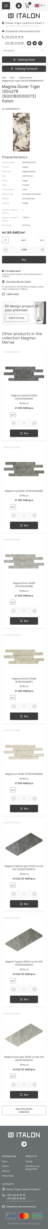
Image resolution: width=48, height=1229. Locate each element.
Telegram (35, 43)
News (4, 1161)
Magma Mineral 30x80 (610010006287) (24, 680)
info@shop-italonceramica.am (22, 31)
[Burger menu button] (6, 5)
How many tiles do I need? (18, 281)
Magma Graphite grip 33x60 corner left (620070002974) (24, 868)
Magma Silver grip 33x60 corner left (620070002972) (24, 1058)
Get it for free (16, 317)
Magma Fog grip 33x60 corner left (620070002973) (24, 963)
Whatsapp (29, 43)
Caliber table (12, 293)
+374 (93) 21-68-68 (14, 42)
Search (42, 50)
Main (4, 78)
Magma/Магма (25, 78)
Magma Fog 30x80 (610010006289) (24, 490)
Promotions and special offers (32, 1167)
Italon (12, 78)
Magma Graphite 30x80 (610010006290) (24, 397)
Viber (40, 43)
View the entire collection (24, 1110)
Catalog (28, 1161)
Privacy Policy (8, 1175)
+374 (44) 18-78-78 (14, 36)
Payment (6, 1171)
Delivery (5, 1166)
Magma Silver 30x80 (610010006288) (24, 585)
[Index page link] (24, 15)
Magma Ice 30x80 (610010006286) (24, 773)
